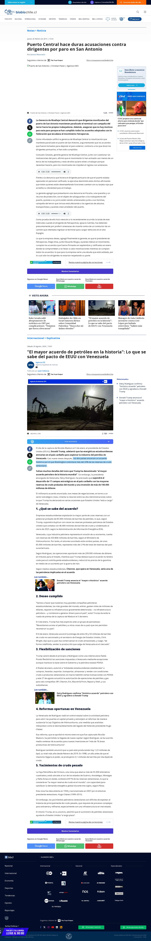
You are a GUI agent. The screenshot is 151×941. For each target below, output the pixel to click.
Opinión (73, 19)
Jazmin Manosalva (37, 54)
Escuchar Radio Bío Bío (132, 2)
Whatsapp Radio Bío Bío (135, 927)
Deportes (52, 19)
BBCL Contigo (97, 19)
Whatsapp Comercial (93, 927)
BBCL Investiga (84, 19)
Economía (42, 19)
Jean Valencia (43, 371)
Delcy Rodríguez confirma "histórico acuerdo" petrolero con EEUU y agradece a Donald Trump (85, 694)
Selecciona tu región (16, 2)
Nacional (18, 19)
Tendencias (63, 19)
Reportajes (9, 910)
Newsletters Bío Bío (79, 2)
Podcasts (8, 19)
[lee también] (45, 585)
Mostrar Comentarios (70, 271)
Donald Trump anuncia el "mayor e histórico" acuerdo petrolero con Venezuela (82, 581)
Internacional (30, 19)
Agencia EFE (40, 362)
